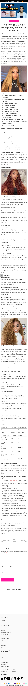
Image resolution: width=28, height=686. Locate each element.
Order (2, 657)
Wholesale (3, 645)
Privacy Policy (4, 623)
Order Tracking (4, 659)
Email (11, 566)
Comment (3, 556)
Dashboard (3, 655)
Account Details (4, 662)
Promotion (3, 630)
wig (23, 46)
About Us (3, 620)
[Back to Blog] (14, 540)
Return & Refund (5, 638)
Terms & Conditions (5, 625)
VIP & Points (4, 643)
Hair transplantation (5, 348)
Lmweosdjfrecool (7, 33)
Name (2, 566)
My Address (3, 664)
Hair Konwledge (14, 21)
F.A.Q (2, 640)
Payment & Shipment (5, 632)
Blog (2, 647)
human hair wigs (13, 480)
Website (3, 573)
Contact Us (3, 628)
